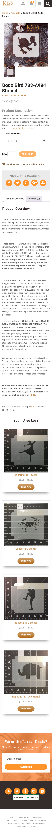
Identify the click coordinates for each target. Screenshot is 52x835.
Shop (8, 820)
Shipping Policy (40, 823)
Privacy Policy (21, 827)
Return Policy (26, 823)
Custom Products (13, 823)
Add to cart (27, 154)
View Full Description (23, 128)
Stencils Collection (14, 95)
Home (5, 13)
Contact (32, 827)
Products (15, 13)
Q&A (15, 820)
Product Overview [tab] (15, 198)
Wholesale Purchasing (38, 820)
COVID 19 (23, 820)
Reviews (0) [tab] (34, 198)
